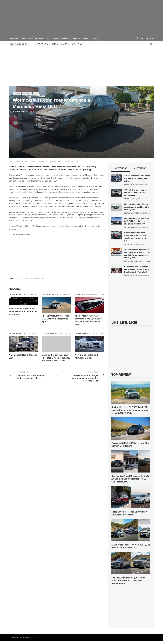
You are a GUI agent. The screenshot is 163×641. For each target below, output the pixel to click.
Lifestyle (76, 38)
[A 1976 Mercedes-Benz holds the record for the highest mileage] (116, 178)
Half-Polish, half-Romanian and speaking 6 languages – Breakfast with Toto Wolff (136, 269)
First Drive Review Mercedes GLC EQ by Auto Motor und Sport (55, 319)
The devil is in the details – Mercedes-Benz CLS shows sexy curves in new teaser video (88, 320)
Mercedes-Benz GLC (36, 278)
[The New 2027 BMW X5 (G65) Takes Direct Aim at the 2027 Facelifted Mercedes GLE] (130, 563)
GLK (26, 278)
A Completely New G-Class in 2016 (23, 356)
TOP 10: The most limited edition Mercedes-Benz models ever (135, 192)
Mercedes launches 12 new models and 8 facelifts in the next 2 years (136, 207)
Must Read (140, 168)
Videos (86, 38)
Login (152, 38)
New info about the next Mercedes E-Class (86, 356)
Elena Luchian (81, 295)
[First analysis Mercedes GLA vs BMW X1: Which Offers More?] (130, 497)
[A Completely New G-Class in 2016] (23, 344)
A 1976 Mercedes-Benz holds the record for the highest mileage (137, 178)
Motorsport (65, 38)
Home (11, 162)
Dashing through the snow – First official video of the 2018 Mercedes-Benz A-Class (56, 358)
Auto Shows (26, 38)
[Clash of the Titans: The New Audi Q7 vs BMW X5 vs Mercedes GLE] (130, 530)
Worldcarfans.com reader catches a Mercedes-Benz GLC (58, 162)
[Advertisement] (81, 18)
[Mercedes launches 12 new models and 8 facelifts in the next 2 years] (116, 207)
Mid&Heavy (77, 44)
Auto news (14, 38)
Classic (55, 38)
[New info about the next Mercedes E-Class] (89, 344)
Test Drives (38, 38)
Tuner (94, 38)
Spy (47, 38)
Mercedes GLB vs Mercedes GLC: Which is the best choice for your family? (136, 221)
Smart (63, 44)
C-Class (17, 93)
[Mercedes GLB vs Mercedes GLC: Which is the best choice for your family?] (116, 221)
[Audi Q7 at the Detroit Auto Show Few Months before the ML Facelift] (23, 301)
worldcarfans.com (70, 226)
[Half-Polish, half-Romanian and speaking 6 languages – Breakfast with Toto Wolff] (116, 269)
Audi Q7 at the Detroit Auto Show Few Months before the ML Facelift (23, 312)
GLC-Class (27, 93)
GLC (22, 278)
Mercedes (42, 44)
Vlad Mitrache (19, 112)
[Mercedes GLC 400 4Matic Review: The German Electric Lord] (130, 428)
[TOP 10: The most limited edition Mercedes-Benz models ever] (116, 192)
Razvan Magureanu (17, 295)
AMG (54, 44)
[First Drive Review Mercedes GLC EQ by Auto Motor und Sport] (56, 305)
